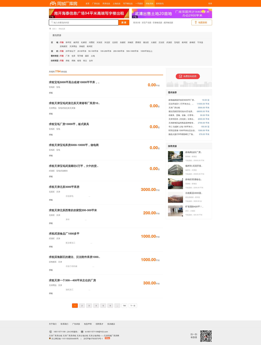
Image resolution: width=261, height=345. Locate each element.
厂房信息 (96, 3)
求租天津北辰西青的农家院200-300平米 (73, 210)
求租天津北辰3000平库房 (64, 187)
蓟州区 (185, 42)
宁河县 (200, 42)
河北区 (107, 42)
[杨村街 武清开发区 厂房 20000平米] (175, 174)
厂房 (67, 55)
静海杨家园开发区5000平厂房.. (182, 100)
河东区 (99, 42)
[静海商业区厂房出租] (175, 161)
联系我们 (64, 323)
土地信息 (116, 3)
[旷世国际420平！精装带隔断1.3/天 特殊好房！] (175, 215)
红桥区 (84, 42)
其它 (187, 211)
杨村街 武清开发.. (193, 165)
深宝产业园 (146, 22)
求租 (67, 60)
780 (124, 305)
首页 (87, 3)
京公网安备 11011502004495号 (65, 338)
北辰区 (115, 42)
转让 (85, 60)
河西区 (92, 42)
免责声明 (88, 323)
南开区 (76, 42)
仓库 (73, 55)
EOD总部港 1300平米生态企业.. (182, 130)
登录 (210, 3)
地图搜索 (202, 22)
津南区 (130, 42)
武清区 (169, 42)
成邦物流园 (168, 22)
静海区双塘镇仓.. (193, 179)
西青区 (138, 42)
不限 (62, 42)
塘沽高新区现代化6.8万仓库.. (181, 111)
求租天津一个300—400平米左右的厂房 (72, 280)
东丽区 (123, 42)
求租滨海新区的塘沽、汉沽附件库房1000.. (74, 257)
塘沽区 (146, 42)
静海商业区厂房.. (193, 152)
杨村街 (187, 170)
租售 (79, 60)
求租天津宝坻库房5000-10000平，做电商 (74, 145)
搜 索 (123, 22)
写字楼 (80, 55)
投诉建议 (111, 323)
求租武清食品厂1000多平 (64, 233)
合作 (91, 60)
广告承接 (76, 323)
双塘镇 (187, 183)
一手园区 (139, 3)
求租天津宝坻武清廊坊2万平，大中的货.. (73, 166)
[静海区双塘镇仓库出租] (175, 188)
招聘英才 (99, 323)
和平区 (68, 42)
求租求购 (149, 3)
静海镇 (187, 156)
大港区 (154, 42)
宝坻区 (177, 42)
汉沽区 (161, 42)
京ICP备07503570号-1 (93, 338)
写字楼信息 (128, 3)
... (117, 305)
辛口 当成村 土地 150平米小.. (181, 126)
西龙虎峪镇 (189, 197)
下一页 (132, 305)
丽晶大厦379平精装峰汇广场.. (181, 134)
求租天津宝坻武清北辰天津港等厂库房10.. (74, 103)
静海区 (192, 42)
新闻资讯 (160, 3)
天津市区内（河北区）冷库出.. (181, 119)
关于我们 (53, 323)
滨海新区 (63, 46)
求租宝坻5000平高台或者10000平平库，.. (74, 82)
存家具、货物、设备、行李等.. (181, 115)
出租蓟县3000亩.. (193, 192)
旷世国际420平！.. (194, 206)
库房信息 (106, 3)
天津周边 (73, 46)
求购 (73, 60)
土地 (93, 55)
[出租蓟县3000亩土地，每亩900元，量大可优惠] (175, 202)
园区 (87, 55)
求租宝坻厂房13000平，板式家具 (69, 124)
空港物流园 (157, 22)
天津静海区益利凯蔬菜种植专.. (181, 122)
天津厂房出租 (174, 107)
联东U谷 (136, 22)
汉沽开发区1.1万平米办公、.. (181, 103)
